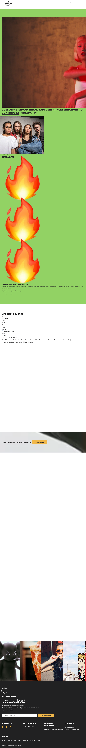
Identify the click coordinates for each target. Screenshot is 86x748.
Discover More (40, 442)
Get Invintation (9, 294)
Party (3, 327)
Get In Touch (70, 3)
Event (3, 320)
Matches (4, 325)
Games (4, 322)
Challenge (5, 318)
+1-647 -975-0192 (28, 726)
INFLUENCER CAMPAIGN (10, 337)
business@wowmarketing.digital (53, 729)
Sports (4, 329)
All (2, 316)
